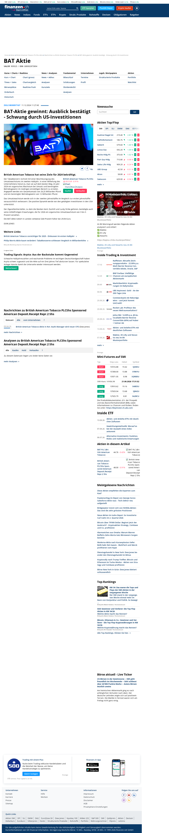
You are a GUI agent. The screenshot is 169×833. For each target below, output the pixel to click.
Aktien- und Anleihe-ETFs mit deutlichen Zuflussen (126, 329)
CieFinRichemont (104, 140)
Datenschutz (89, 797)
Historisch (9, 97)
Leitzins (121, 821)
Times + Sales (10, 82)
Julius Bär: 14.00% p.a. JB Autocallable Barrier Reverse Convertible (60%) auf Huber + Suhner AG (125, 319)
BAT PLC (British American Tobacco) (103, 452)
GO (134, 112)
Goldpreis (111, 818)
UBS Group (102, 169)
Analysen (46, 82)
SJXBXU (136, 367)
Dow (32, 2)
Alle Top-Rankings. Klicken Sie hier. (113, 633)
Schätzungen (69, 82)
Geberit (100, 145)
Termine (84, 77)
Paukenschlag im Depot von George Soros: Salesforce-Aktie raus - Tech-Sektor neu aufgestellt (116, 501)
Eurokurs (21, 821)
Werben (44, 797)
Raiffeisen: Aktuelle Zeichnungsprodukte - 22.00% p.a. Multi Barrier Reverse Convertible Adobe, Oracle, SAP (126, 264)
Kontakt (9, 794)
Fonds (37, 15)
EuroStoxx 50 (47, 818)
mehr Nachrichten (12, 332)
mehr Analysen (10, 361)
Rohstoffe (94, 15)
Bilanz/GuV (68, 77)
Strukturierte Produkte (109, 77)
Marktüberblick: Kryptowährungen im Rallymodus (125, 284)
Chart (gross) (28, 77)
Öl (131, 2)
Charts (67, 187)
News (17, 15)
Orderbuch (9, 92)
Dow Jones (59, 818)
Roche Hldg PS (103, 154)
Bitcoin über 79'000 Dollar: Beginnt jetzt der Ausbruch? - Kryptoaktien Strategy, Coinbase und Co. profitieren (117, 525)
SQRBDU (135, 376)
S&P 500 (94, 818)
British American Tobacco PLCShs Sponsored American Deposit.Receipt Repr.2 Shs (104, 467)
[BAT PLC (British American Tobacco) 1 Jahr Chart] (133, 452)
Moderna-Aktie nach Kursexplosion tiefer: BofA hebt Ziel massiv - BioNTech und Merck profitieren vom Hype (117, 545)
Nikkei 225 (84, 818)
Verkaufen (80, 191)
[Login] (137, 8)
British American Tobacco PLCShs (78, 179)
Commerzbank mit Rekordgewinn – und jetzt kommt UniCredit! (126, 300)
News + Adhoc (48, 77)
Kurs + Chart (10, 77)
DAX (45, 2)
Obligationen (120, 15)
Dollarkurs (10, 821)
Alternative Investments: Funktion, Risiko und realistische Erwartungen (123, 437)
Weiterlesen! (11, 268)
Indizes (26, 15)
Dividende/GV (69, 87)
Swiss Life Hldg (104, 164)
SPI (19, 2)
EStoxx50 (74, 2)
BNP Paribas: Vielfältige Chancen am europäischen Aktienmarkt (125, 276)
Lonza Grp (102, 149)
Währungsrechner (99, 821)
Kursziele (46, 87)
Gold (88, 2)
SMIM (30, 818)
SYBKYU (135, 371)
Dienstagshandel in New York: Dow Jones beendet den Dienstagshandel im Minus (117, 553)
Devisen (106, 15)
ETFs (45, 15)
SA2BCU (135, 396)
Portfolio (132, 77)
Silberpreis (32, 821)
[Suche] (77, 8)
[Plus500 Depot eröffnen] (19, 9)
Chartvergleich (29, 82)
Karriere (9, 797)
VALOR (7, 66)
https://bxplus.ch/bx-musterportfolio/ (113, 240)
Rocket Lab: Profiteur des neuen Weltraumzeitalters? (125, 309)
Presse (8, 800)
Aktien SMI (10, 818)
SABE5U (135, 386)
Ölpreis (112, 821)
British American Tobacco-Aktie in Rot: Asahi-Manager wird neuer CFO (47, 326)
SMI (6, 2)
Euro (59, 2)
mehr (99, 184)
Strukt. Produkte (77, 15)
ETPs (53, 15)
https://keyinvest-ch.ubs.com (119, 408)
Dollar (118, 2)
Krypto (62, 15)
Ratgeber (134, 15)
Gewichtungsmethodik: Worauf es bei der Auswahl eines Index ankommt (122, 429)
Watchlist (132, 82)
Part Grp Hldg (103, 159)
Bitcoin (102, 2)
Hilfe (43, 794)
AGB (85, 804)
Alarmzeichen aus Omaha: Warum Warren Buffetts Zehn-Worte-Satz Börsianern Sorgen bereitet (117, 535)
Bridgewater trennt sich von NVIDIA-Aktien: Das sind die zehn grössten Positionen (116, 509)
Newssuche (105, 106)
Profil (83, 82)
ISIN (21, 66)
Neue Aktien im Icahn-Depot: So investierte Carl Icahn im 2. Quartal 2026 (116, 516)
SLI (24, 818)
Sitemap (9, 804)
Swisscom (101, 179)
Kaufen (68, 191)
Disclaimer (88, 800)
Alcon (99, 174)
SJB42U (136, 391)
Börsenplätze (10, 87)
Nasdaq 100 (72, 818)
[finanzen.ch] (17, 6)
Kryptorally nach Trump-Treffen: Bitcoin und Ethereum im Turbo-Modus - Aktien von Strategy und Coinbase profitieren (117, 562)
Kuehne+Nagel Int (105, 135)
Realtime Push (29, 87)
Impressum (89, 794)
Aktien (8, 15)
